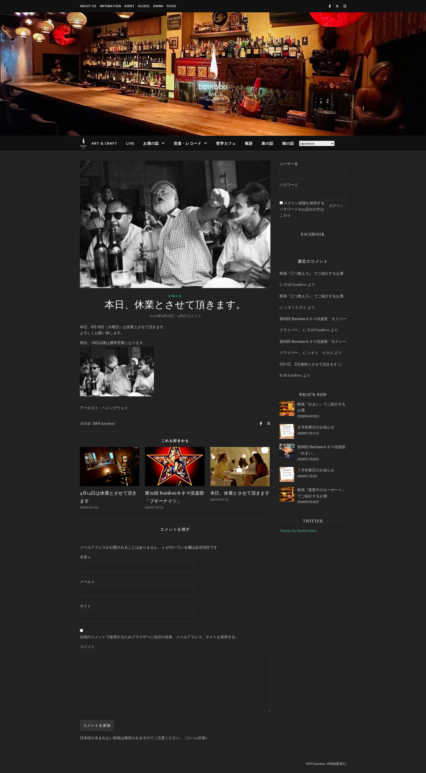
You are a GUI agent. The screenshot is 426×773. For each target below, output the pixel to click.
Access (144, 6)
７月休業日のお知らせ (315, 469)
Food (171, 6)
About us (88, 6)
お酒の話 (151, 143)
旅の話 (267, 143)
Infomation (110, 6)
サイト (85, 605)
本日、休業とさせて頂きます (240, 493)
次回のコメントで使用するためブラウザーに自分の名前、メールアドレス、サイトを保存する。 (159, 636)
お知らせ (175, 295)
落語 (249, 143)
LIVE (130, 143)
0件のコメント (189, 315)
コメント (87, 646)
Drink (158, 6)
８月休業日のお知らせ (315, 426)
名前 (85, 556)
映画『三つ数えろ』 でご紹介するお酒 (311, 273)
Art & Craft (104, 143)
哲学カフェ (226, 143)
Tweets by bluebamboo (298, 530)
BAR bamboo (104, 423)
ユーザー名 (289, 163)
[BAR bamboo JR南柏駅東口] (213, 74)
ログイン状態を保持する (304, 202)
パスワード (289, 184)
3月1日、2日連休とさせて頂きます (308, 364)
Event (129, 6)
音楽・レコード (187, 143)
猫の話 (288, 143)
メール (87, 581)
